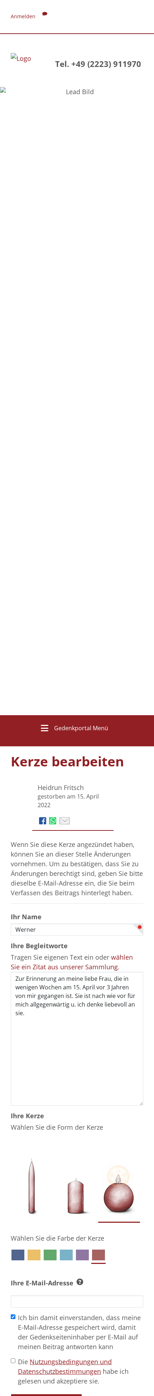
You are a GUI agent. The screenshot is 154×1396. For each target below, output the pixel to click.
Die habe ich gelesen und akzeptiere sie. (73, 1371)
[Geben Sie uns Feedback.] (44, 16)
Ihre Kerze (27, 1115)
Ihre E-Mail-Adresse (42, 1283)
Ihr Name (26, 916)
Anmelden (23, 16)
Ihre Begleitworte (39, 945)
